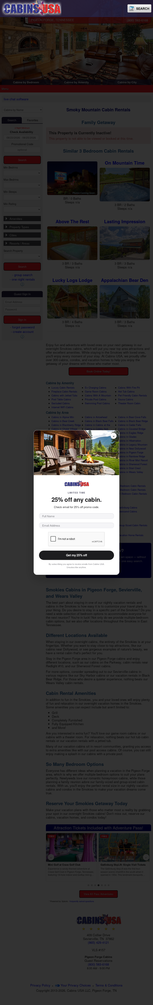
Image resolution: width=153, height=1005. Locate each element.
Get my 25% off (76, 555)
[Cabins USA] (31, 7)
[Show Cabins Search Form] (139, 8)
